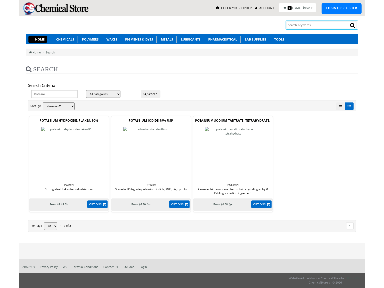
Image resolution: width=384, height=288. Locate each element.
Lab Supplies (254, 39)
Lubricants (189, 39)
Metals (166, 39)
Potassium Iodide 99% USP (151, 121)
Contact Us (110, 267)
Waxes (111, 39)
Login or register (341, 8)
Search (50, 52)
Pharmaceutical (221, 39)
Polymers (89, 39)
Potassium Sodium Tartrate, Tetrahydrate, (232, 121)
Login (143, 267)
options (95, 204)
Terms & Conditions (85, 267)
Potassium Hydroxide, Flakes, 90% (69, 121)
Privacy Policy (49, 267)
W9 (65, 267)
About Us (28, 267)
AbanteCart (354, 278)
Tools (278, 39)
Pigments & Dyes (138, 39)
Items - (299, 8)
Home (40, 39)
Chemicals (64, 39)
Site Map (128, 267)
